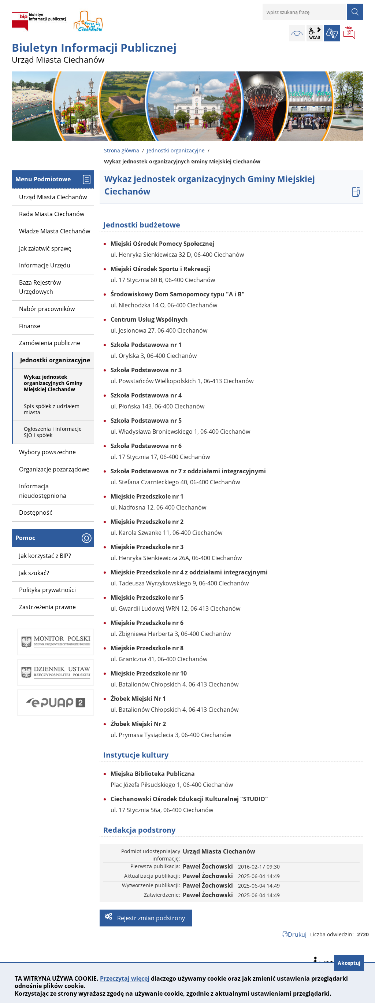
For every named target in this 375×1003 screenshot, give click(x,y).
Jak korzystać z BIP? (45, 556)
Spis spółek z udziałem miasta (51, 409)
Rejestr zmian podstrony (150, 918)
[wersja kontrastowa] (297, 33)
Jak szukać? (34, 573)
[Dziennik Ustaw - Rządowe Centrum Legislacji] (55, 672)
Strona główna (121, 150)
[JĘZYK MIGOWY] (332, 33)
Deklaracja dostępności (328, 961)
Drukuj (297, 934)
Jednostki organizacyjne (176, 150)
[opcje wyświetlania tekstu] (315, 33)
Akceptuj (349, 962)
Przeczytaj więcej (124, 978)
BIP (350, 33)
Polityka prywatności (47, 590)
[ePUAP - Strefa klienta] (55, 702)
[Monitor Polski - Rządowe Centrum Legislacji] (55, 642)
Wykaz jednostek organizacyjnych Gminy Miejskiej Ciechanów (53, 383)
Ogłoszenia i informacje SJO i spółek (53, 431)
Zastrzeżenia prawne (47, 607)
